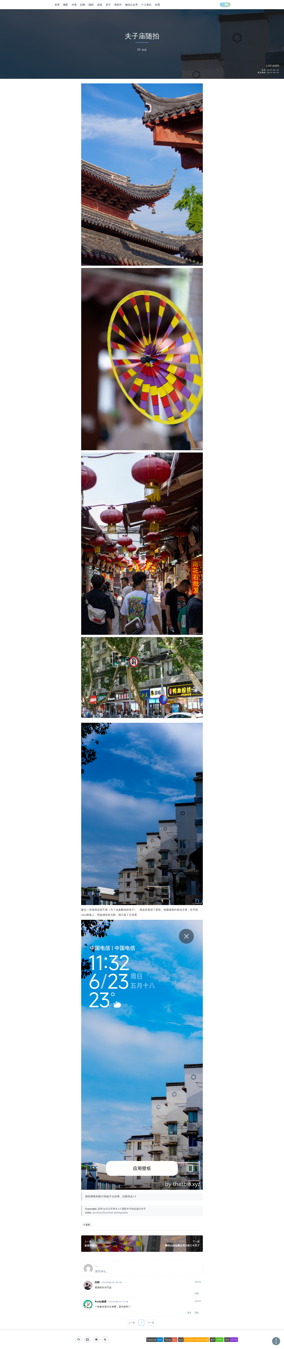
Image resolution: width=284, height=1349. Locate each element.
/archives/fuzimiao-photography (110, 1212)
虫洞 (157, 4)
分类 (74, 4)
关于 (108, 4)
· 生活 (144, 49)
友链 (99, 4)
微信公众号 (131, 4)
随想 (91, 4)
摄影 (65, 4)
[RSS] (105, 1339)
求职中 (118, 4)
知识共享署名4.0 (112, 1208)
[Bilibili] (87, 1339)
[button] (222, 5)
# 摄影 (86, 1224)
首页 (57, 4)
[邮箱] (96, 1339)
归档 (82, 4)
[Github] (78, 1339)
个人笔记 (146, 4)
